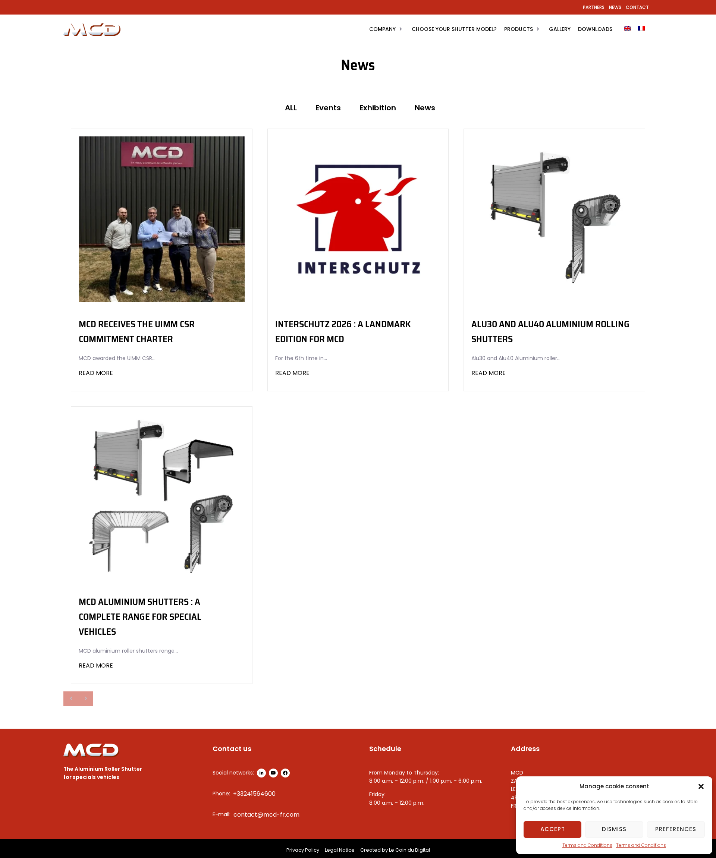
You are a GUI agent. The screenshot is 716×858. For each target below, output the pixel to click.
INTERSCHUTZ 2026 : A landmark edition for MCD (343, 331)
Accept (552, 829)
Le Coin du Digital (409, 850)
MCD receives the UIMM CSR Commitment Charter (137, 331)
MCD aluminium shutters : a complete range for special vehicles (140, 616)
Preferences (675, 829)
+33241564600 (254, 793)
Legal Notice (340, 850)
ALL (291, 107)
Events (328, 107)
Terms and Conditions (587, 845)
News (425, 107)
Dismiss (614, 829)
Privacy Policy (302, 850)
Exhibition (377, 107)
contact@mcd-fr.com (266, 814)
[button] (701, 786)
